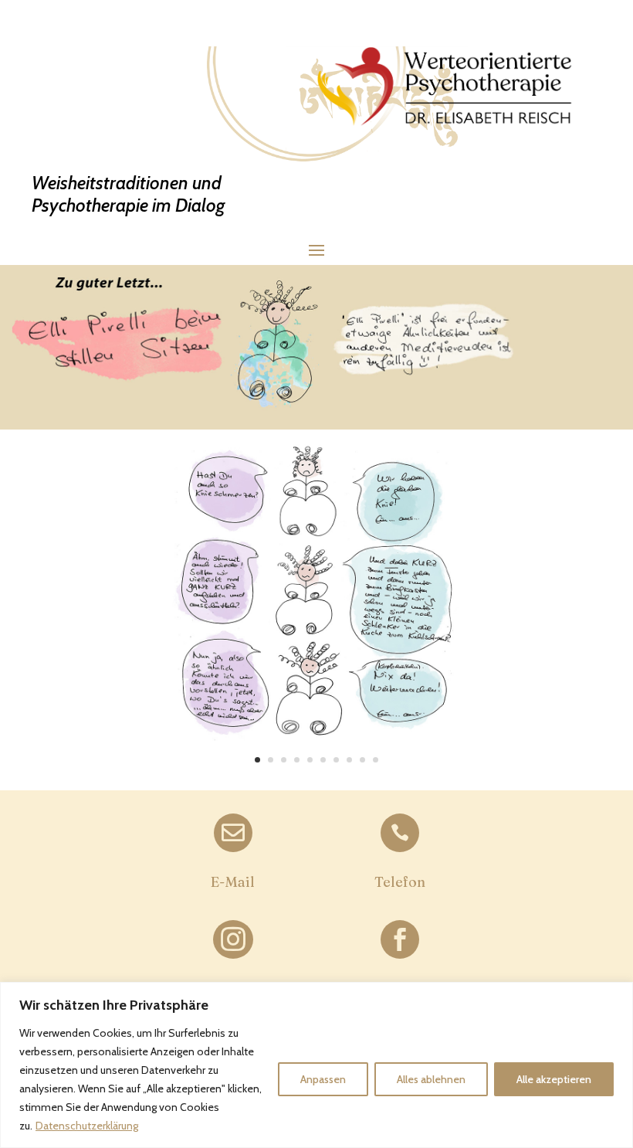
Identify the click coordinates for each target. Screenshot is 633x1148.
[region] (316, 1065)
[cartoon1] (316, 755)
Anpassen (323, 1079)
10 (375, 760)
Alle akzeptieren (553, 1079)
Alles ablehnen (431, 1079)
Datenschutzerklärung (87, 1126)
